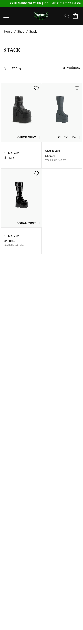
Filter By (14, 68)
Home (8, 31)
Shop (20, 31)
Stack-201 (11, 153)
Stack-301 (52, 151)
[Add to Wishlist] (36, 88)
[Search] (68, 16)
